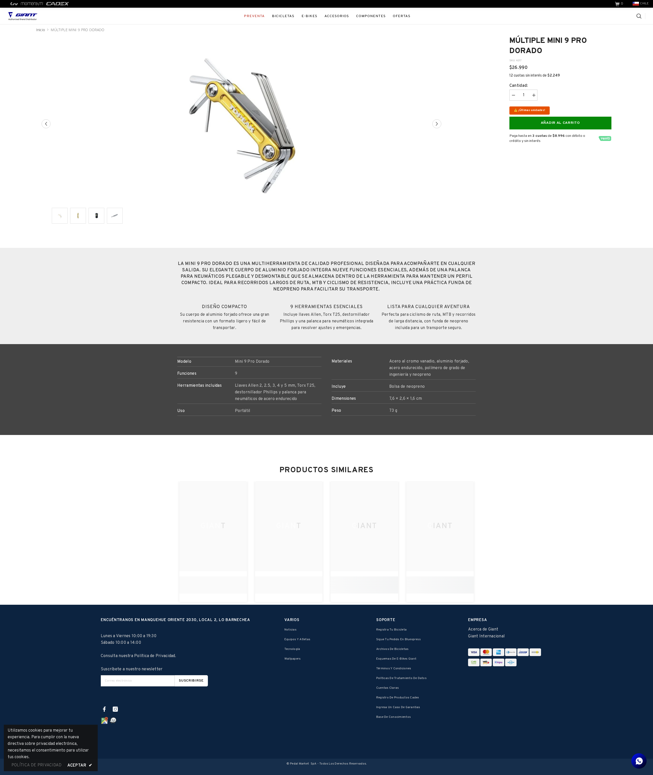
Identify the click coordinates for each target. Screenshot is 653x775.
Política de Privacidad (154, 656)
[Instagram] (115, 709)
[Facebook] (104, 709)
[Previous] (46, 123)
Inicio (40, 29)
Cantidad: (518, 85)
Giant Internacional (486, 636)
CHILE (644, 4)
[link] (619, 4)
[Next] (436, 123)
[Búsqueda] (640, 16)
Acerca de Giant (483, 629)
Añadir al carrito (560, 123)
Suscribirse (191, 681)
